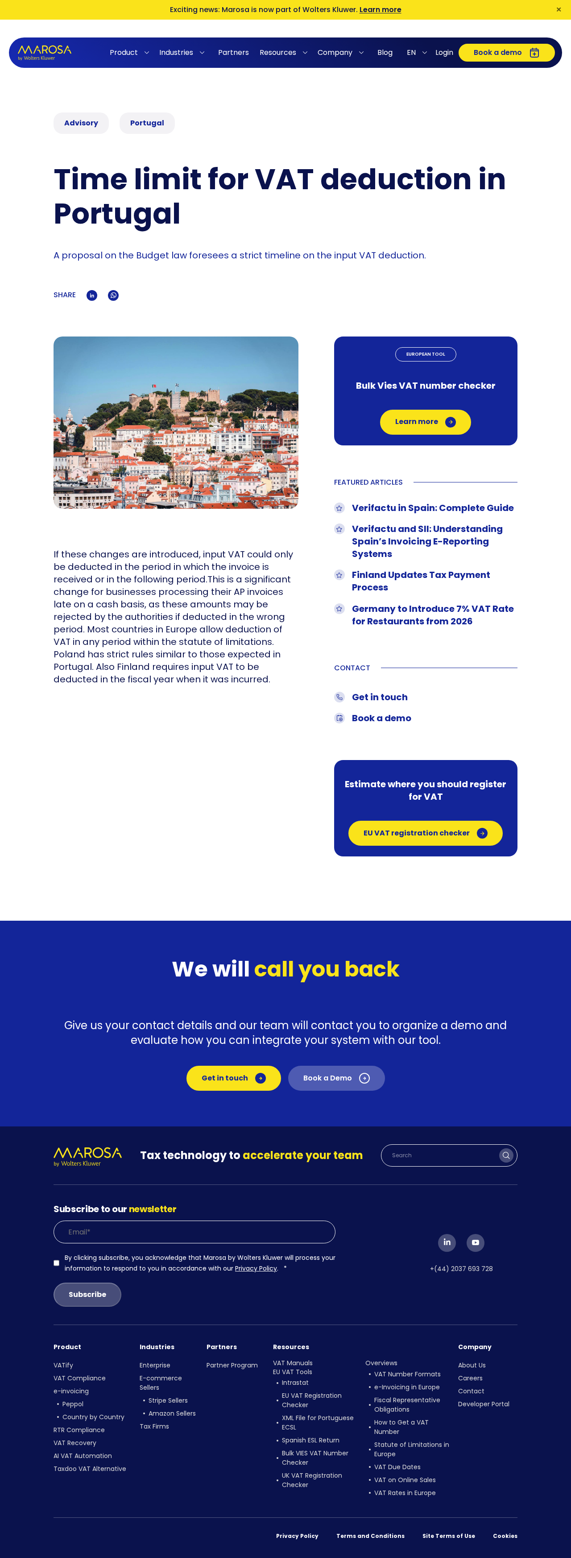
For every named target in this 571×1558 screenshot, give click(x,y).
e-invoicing (71, 1391)
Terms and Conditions (370, 1536)
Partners (233, 52)
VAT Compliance (80, 1378)
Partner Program (232, 1365)
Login (444, 52)
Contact (471, 1391)
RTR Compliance (79, 1429)
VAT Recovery (75, 1442)
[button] (131, 52)
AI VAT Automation (83, 1455)
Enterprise (155, 1365)
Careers (470, 1378)
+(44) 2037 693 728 (461, 1268)
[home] (44, 53)
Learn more (380, 9)
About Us (472, 1365)
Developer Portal (483, 1404)
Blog (385, 52)
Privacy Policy (256, 1268)
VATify (63, 1365)
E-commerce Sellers (161, 1383)
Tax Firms (154, 1426)
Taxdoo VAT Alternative (90, 1468)
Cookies (505, 1536)
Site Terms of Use (448, 1536)
